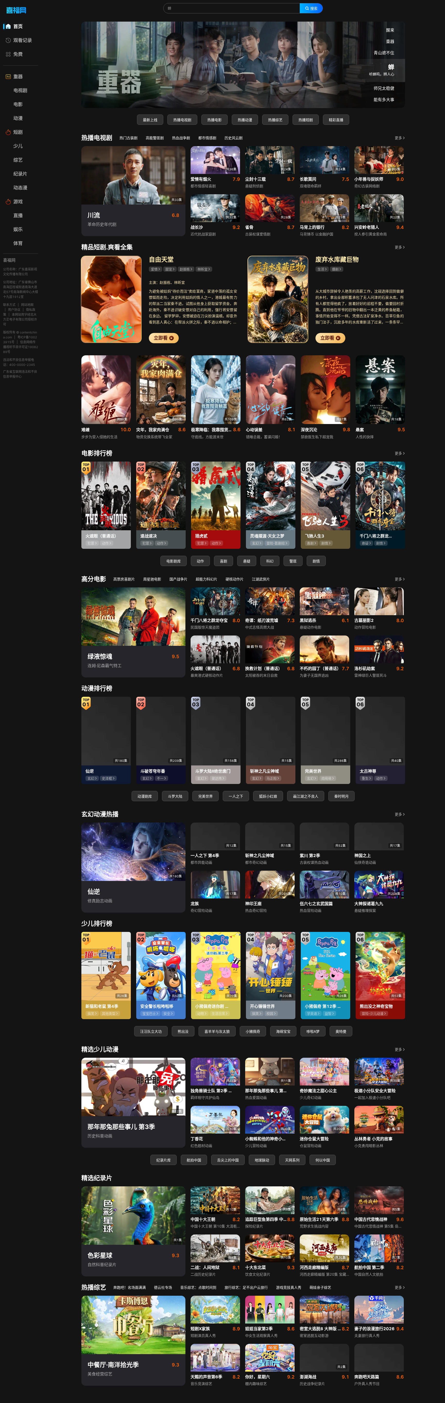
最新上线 (150, 120)
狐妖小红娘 (268, 796)
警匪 (293, 561)
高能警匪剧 (155, 138)
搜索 (314, 8)
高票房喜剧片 (124, 579)
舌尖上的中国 (228, 1160)
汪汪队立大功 (151, 1031)
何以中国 (322, 1160)
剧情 (316, 561)
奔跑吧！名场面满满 (129, 1287)
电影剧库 (173, 561)
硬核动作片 (235, 579)
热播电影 (214, 120)
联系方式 (9, 305)
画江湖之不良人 (305, 796)
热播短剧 (305, 120)
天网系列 (292, 1160)
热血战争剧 (181, 138)
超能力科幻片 (206, 579)
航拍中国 (194, 1160)
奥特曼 (341, 1031)
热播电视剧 (182, 120)
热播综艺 (275, 120)
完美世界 (205, 796)
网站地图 (27, 305)
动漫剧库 (145, 796)
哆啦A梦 (313, 1031)
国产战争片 (178, 579)
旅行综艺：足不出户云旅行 (246, 1287)
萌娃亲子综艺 (320, 1287)
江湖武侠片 (261, 579)
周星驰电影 (152, 579)
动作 (200, 561)
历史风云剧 (234, 138)
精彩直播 (336, 120)
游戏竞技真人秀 (288, 1287)
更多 (398, 138)
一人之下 (236, 796)
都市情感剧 (207, 138)
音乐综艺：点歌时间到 (198, 1287)
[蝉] (243, 65)
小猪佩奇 (253, 1031)
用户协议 (14, 310)
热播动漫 (245, 120)
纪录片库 (163, 1160)
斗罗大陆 (175, 796)
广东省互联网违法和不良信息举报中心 (20, 374)
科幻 (269, 561)
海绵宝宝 (283, 1031)
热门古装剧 (128, 138)
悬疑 (246, 561)
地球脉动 (262, 1160)
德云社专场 (163, 1287)
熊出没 (183, 1031)
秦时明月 (341, 796)
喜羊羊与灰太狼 (217, 1031)
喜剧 (223, 561)
